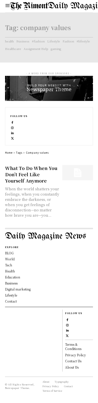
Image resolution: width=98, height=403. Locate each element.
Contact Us (73, 361)
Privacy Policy (75, 355)
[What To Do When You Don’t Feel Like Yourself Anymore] (77, 172)
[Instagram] (12, 127)
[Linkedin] (12, 132)
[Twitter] (12, 138)
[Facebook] (12, 122)
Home (9, 152)
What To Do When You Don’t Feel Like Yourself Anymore (31, 174)
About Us (72, 367)
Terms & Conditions (73, 346)
